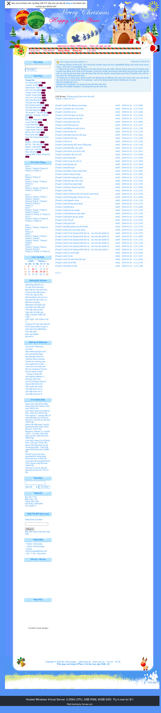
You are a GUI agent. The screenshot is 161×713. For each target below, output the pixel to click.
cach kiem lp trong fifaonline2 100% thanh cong (37, 462)
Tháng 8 (36, 168)
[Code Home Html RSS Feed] (46, 130)
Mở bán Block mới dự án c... (37, 297)
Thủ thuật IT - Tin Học (34, 113)
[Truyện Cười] (61, 105)
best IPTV (29, 337)
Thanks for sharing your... (36, 361)
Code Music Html (32, 127)
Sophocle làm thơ (74, 118)
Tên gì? (70, 220)
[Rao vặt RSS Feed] (39, 152)
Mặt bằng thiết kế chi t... (35, 285)
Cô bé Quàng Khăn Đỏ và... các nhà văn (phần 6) (88, 233)
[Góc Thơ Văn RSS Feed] (44, 90)
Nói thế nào (72, 138)
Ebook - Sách (31, 147)
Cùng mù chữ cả (74, 161)
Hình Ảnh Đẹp (31, 100)
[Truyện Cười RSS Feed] (43, 93)
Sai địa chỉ (71, 132)
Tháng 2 (36, 188)
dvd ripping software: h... (35, 376)
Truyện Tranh (31, 95)
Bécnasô (71, 168)
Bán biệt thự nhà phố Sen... (36, 290)
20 (44, 272)
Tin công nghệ (31, 83)
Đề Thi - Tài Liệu (32, 144)
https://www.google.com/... (36, 351)
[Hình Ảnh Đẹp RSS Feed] (44, 100)
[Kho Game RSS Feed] (41, 135)
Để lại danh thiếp (74, 184)
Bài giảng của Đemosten (77, 227)
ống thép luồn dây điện (35, 307)
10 (33, 269)
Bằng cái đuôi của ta (76, 128)
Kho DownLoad (32, 105)
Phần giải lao (73, 125)
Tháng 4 (28, 177)
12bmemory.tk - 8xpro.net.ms (91, 662)
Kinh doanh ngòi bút (76, 187)
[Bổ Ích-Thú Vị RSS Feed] (43, 132)
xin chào (29, 349)
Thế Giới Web (31, 108)
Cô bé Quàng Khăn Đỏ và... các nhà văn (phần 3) (88, 243)
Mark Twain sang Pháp (77, 171)
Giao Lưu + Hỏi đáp (33, 149)
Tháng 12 (37, 171)
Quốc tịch (71, 223)
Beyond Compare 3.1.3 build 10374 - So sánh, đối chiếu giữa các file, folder (37, 433)
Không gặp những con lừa (78, 197)
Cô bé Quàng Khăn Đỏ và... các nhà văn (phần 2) (88, 246)
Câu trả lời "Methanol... (35, 347)
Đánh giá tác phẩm (75, 217)
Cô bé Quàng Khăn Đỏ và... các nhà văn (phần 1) (88, 249)
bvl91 (118, 105)
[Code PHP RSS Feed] (41, 125)
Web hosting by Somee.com (80, 704)
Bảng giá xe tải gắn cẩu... (36, 305)
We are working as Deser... (36, 369)
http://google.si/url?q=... (35, 356)
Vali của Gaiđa (73, 210)
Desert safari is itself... (34, 371)
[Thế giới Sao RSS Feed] (42, 103)
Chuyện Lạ (30, 85)
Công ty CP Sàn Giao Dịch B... (38, 324)
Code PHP (29, 125)
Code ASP (29, 122)
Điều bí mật (72, 266)
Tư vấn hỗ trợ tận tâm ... (35, 287)
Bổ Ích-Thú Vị (31, 132)
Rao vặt (28, 152)
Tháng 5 (36, 199)
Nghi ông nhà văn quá (76, 135)
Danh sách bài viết (86, 96)
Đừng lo (70, 207)
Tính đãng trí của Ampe (77, 105)
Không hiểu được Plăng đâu (79, 145)
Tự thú (70, 256)
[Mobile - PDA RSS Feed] (42, 142)
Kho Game (29, 135)
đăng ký (69, 3)
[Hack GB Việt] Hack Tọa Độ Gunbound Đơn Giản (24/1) (37, 425)
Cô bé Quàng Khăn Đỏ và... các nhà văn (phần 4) (88, 240)
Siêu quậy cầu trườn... (34, 386)
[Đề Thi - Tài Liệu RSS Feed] (46, 144)
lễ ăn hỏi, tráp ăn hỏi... (34, 295)
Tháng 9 (28, 203)
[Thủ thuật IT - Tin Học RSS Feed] (49, 113)
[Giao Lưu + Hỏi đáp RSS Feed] (47, 149)
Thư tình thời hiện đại (76, 259)
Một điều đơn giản (75, 148)
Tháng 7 (28, 168)
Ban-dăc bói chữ (74, 154)
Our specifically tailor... (34, 354)
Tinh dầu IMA (31, 332)
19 (41, 272)
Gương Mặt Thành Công (35, 154)
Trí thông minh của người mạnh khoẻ (83, 194)
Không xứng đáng (75, 204)
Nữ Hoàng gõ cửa (75, 177)
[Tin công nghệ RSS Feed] (43, 83)
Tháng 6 (28, 201)
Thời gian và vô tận (75, 115)
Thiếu (69, 191)
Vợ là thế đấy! (73, 253)
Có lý (69, 141)
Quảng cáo (72, 164)
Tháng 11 (29, 171)
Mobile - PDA (30, 142)
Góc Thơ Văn (31, 90)
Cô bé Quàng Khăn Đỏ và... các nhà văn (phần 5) (88, 236)
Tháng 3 (43, 197)
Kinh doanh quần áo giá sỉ (36, 327)
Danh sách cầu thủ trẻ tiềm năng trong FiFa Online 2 (36, 405)
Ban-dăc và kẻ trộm (75, 109)
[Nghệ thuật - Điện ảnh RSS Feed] (49, 88)
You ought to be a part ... (35, 364)
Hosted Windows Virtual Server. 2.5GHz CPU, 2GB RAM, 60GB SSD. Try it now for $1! (79, 699)
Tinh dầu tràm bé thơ (34, 310)
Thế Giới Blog (31, 110)
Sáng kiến (71, 158)
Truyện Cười (30, 93)
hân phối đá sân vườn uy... (36, 300)
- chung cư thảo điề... (34, 374)
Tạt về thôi (71, 263)
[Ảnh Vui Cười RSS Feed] (44, 98)
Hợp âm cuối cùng (75, 181)
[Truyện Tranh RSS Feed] (44, 95)
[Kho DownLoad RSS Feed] (47, 105)
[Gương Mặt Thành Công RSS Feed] (27, 157)
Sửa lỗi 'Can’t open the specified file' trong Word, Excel (36, 456)
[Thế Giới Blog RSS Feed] (43, 110)
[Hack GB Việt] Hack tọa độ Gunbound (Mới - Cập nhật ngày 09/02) (36, 447)
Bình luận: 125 (31, 499)
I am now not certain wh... (36, 366)
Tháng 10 (44, 168)
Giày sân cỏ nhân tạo (34, 312)
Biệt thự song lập (32, 302)
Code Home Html (32, 130)
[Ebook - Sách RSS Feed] (44, 147)
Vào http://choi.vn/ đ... (34, 389)
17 (33, 272)
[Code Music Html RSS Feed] (46, 127)
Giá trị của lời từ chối (76, 151)
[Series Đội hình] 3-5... (34, 384)
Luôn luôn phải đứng (76, 230)
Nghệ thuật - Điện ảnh (34, 88)
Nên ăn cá (71, 112)
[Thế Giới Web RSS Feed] (44, 108)
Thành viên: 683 (32, 501)
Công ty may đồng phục (35, 292)
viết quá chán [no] (32, 379)
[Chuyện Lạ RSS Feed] (41, 85)
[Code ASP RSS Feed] (40, 122)
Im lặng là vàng (73, 174)
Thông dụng (72, 96)
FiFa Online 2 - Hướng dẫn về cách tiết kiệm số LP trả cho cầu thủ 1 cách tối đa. (38, 417)
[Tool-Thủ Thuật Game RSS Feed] (27, 139)
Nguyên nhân (73, 200)
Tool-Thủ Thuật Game (34, 137)
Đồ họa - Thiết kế (32, 120)
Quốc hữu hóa (73, 122)
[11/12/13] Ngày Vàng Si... (36, 381)
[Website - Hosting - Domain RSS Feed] (31, 117)
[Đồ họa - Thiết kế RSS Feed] (45, 120)
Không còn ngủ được (76, 213)
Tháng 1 (28, 181)
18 (36, 272)
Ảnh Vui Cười (31, 98)
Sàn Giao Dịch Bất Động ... (36, 329)
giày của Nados (32, 334)
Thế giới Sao (30, 103)
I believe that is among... (35, 359)
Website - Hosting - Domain (37, 115)
